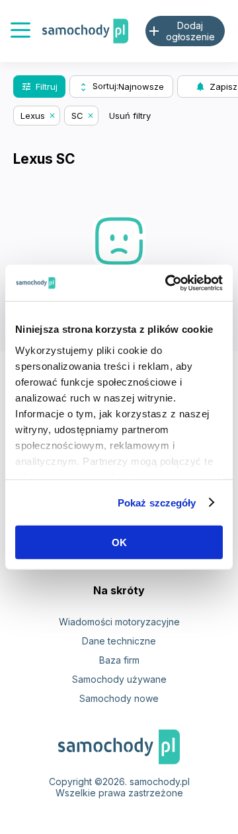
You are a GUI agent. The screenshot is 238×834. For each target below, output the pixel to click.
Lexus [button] (32, 115)
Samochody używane (119, 679)
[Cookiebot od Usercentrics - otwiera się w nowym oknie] (168, 282)
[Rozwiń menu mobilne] (20, 31)
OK (119, 542)
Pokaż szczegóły (157, 502)
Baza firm (119, 660)
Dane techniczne (119, 640)
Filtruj (39, 86)
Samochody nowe (119, 698)
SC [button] (77, 115)
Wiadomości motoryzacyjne (119, 621)
